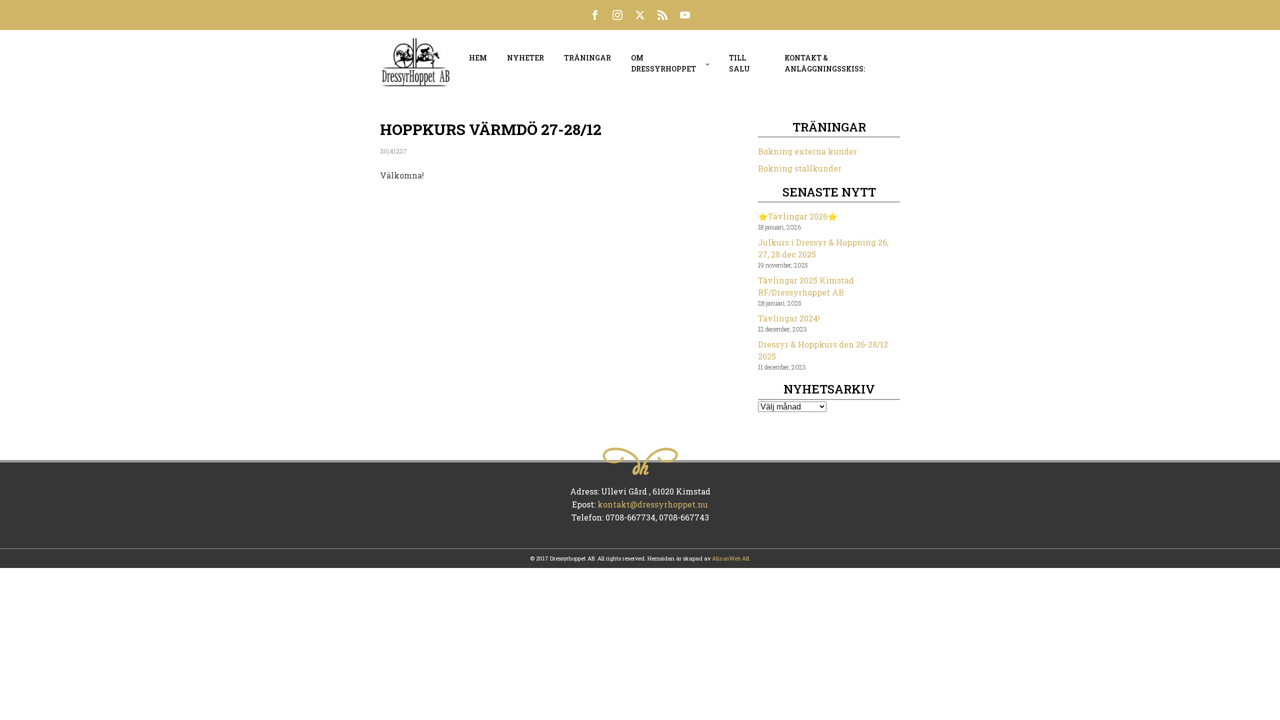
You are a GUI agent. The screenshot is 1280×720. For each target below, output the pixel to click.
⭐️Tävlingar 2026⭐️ (798, 216)
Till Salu (739, 63)
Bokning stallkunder (800, 168)
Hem (478, 57)
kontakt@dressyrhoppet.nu (653, 504)
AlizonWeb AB (730, 558)
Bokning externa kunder (807, 151)
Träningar (587, 57)
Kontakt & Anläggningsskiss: (824, 63)
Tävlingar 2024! (789, 318)
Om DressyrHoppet (663, 63)
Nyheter (525, 57)
